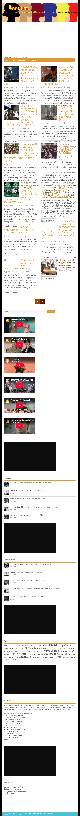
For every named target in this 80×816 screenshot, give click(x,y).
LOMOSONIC (31, 651)
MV (66, 123)
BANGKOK (28, 645)
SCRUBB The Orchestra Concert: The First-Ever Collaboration (30, 482)
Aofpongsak (20, 646)
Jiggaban (15, 737)
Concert (68, 87)
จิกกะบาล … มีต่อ (64, 709)
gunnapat (46, 648)
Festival (26, 128)
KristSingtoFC (17, 651)
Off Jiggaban (46, 200)
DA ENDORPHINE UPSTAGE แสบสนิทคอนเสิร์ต (26, 515)
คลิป (59, 657)
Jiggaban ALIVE (15, 723)
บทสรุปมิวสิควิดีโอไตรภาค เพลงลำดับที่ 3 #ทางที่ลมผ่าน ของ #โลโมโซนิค (66, 113)
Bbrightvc (34, 645)
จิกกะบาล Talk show (66, 270)
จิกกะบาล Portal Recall (18, 717)
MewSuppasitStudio (65, 651)
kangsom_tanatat (8, 651)
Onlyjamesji (40, 654)
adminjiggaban (9, 87)
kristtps (23, 651)
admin (45, 241)
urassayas (51, 657)
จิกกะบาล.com (17, 735)
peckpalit (49, 653)
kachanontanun (66, 648)
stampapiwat (15, 657)
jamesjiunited (54, 648)
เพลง (14, 659)
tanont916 (25, 656)
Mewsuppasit (51, 650)
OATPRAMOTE (19, 654)
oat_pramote (31, 654)
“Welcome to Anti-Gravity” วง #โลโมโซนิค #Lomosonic (67, 148)
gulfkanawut (36, 648)
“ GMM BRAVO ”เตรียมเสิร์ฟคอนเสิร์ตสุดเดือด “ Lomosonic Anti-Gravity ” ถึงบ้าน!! (21, 75)
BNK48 (54, 645)
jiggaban (8, 128)
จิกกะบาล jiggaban (17, 716)
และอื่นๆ (6, 739)
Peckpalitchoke (63, 654)
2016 (5, 645)
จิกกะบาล (65, 657)
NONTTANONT (8, 654)
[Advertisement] (40, 39)
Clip (61, 645)
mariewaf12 (40, 651)
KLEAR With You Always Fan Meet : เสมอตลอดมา (27, 491)
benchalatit (41, 646)
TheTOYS (39, 657)
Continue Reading (11, 141)
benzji (47, 646)
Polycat (73, 654)
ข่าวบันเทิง (31, 87)
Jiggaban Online (15, 725)
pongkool (7, 657)
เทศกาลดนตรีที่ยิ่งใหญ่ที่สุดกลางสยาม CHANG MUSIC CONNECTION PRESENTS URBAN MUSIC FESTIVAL (21, 152)
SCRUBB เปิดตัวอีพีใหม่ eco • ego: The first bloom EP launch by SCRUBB (34, 507)
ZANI (56, 657)
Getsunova (20, 648)
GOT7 (27, 648)
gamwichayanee (10, 648)
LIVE (26, 651)
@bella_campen (12, 645)
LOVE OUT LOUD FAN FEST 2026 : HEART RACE (27, 499)
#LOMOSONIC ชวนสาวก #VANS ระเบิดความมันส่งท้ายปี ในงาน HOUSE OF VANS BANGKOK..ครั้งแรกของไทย (58, 190)
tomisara (46, 657)
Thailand (34, 657)
